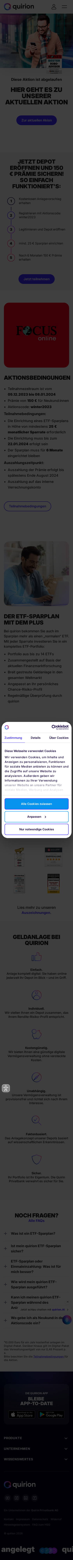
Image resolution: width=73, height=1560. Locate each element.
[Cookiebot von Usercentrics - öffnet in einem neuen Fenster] (52, 727)
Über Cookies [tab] (59, 738)
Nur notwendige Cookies (36, 829)
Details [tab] (36, 738)
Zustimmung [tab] (13, 738)
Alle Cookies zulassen (36, 804)
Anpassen (34, 816)
